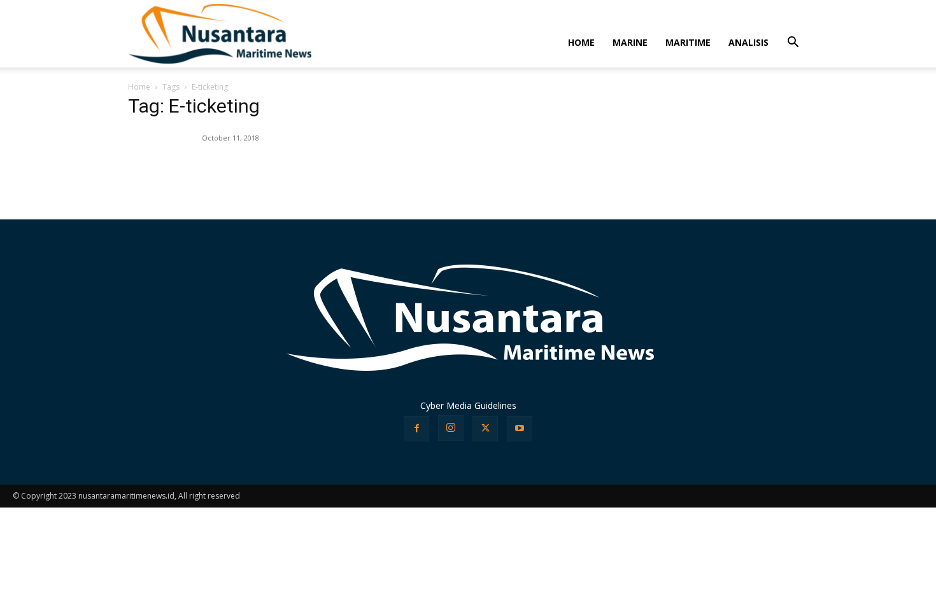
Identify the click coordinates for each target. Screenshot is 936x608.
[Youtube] (519, 428)
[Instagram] (451, 428)
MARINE (630, 42)
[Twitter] (485, 428)
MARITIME (688, 42)
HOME (581, 42)
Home (139, 86)
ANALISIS (748, 42)
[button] (792, 44)
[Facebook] (416, 428)
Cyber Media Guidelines (468, 405)
